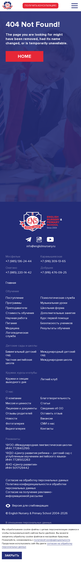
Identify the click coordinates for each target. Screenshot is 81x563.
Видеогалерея (15, 429)
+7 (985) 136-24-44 (19, 261)
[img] (74, 5)
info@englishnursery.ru (41, 246)
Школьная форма (52, 308)
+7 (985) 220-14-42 (18, 272)
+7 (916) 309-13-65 (53, 261)
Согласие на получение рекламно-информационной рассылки (29, 494)
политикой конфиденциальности (52, 540)
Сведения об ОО (51, 408)
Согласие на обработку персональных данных (37, 480)
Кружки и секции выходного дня (17, 380)
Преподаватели (16, 308)
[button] (40, 5)
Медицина (12, 328)
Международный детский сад (57, 353)
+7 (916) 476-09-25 (53, 272)
